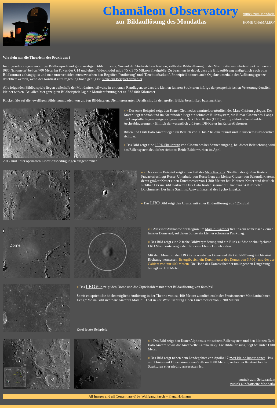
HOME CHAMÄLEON (259, 22)
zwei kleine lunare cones (247, 358)
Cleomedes (188, 110)
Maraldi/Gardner (217, 229)
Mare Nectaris (215, 172)
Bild (94, 287)
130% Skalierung (167, 145)
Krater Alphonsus (193, 341)
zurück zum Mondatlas (259, 14)
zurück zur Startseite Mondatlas (253, 384)
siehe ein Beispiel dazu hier (122, 79)
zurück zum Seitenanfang (257, 379)
